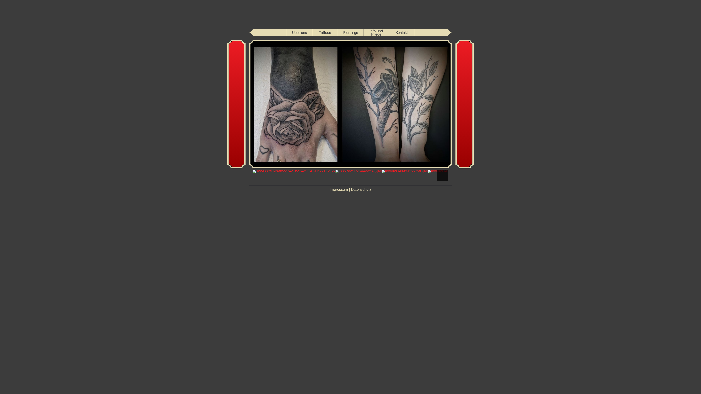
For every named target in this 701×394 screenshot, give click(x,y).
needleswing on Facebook (422, 32)
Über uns (299, 32)
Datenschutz (361, 189)
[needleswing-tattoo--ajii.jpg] (405, 171)
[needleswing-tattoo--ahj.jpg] (359, 171)
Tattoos (325, 32)
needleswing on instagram (279, 32)
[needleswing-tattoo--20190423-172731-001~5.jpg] (294, 171)
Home (350, 13)
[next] (350, 166)
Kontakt (402, 32)
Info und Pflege (376, 32)
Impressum (339, 189)
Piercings (350, 32)
